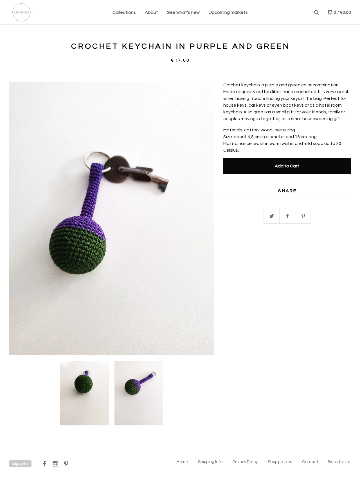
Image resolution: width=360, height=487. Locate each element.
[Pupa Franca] (38, 12)
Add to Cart (287, 166)
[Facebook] (44, 464)
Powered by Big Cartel (20, 463)
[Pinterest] (66, 464)
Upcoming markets (228, 12)
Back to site (339, 462)
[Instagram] (55, 464)
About (151, 12)
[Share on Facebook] (287, 216)
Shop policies (280, 462)
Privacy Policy (245, 462)
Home (182, 462)
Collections (124, 12)
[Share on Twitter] (272, 216)
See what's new (183, 12)
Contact (310, 462)
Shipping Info (210, 462)
